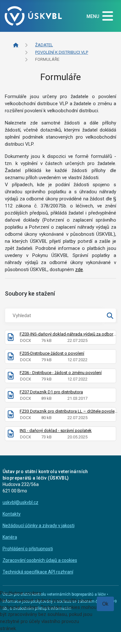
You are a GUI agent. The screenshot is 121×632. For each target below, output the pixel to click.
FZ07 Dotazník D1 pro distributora (51, 391)
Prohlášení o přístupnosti (28, 548)
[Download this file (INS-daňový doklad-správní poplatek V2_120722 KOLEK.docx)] (11, 435)
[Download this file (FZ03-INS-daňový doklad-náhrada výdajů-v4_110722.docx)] (11, 338)
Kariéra (10, 537)
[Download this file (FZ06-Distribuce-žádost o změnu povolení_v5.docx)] (11, 377)
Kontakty (12, 514)
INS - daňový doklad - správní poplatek (56, 430)
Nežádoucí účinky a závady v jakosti (39, 525)
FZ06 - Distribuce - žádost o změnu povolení (61, 372)
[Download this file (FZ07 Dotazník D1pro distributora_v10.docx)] (11, 396)
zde (79, 269)
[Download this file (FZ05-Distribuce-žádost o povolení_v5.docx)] (11, 357)
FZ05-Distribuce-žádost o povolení (52, 353)
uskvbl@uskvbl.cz (20, 502)
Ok (105, 604)
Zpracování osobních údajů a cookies (40, 560)
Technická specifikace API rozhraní (38, 571)
